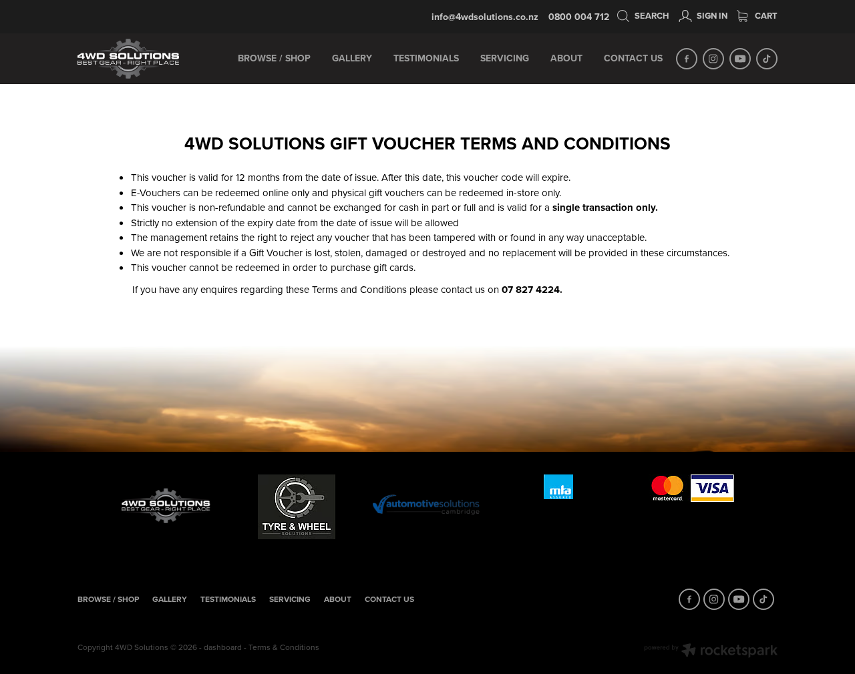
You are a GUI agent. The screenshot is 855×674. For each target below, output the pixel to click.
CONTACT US (633, 58)
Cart (765, 15)
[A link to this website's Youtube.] (740, 58)
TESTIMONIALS (426, 58)
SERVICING (504, 58)
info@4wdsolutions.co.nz (485, 16)
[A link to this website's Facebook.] (686, 58)
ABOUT (566, 58)
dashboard (223, 647)
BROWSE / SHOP (274, 58)
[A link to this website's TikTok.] (767, 58)
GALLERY (352, 58)
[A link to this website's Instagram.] (713, 58)
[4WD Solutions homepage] (147, 59)
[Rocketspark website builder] (711, 652)
